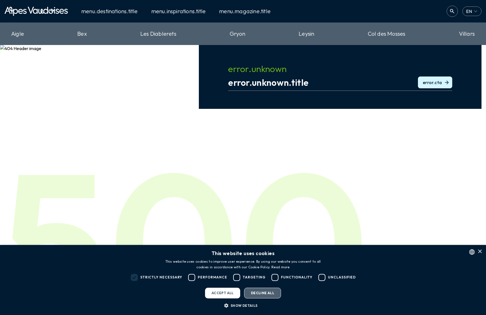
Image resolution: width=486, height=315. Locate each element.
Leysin (306, 33)
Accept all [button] (223, 293)
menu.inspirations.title (178, 11)
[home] (36, 11)
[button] (242, 305)
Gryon (237, 33)
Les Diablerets (158, 33)
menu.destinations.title (109, 11)
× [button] (480, 251)
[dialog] (243, 280)
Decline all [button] (262, 293)
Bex (82, 33)
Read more (280, 267)
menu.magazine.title (245, 11)
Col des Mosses (387, 33)
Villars (467, 33)
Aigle (17, 33)
